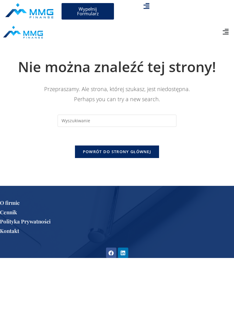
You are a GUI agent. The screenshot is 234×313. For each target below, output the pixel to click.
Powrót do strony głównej (117, 151)
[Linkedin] (123, 253)
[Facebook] (111, 253)
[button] (146, 6)
